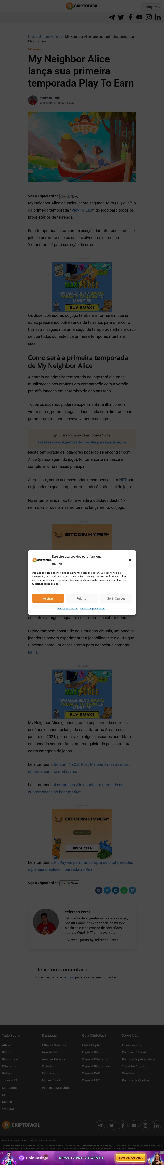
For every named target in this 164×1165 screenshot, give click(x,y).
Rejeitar (82, 598)
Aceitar (48, 598)
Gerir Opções (116, 598)
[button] (130, 560)
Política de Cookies (67, 608)
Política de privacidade (92, 608)
